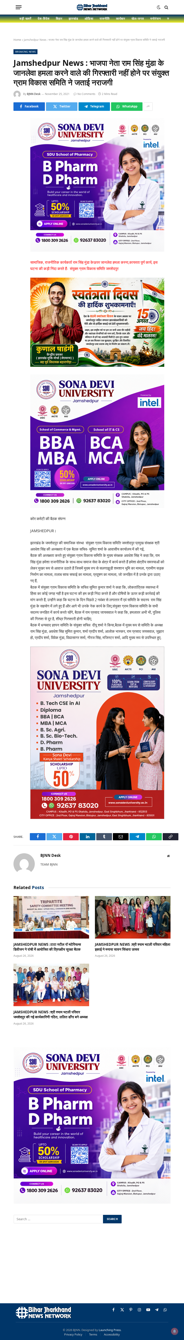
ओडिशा (89, 18)
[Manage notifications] (174, 1331)
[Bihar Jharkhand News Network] (92, 7)
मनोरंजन (155, 18)
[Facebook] (17, 132)
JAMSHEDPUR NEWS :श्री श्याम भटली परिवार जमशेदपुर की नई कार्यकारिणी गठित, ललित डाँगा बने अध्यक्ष (50, 1014)
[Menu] (19, 7)
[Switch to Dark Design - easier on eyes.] (159, 7)
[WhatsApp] (17, 201)
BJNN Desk (33, 94)
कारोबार (120, 18)
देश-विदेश (44, 18)
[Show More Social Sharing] (148, 106)
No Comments (86, 94)
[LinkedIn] (17, 155)
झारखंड (73, 18)
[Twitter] (17, 144)
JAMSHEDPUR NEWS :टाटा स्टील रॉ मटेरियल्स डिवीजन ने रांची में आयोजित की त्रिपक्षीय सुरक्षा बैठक (47, 947)
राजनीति (105, 18)
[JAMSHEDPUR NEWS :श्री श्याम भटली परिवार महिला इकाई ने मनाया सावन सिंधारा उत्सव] (133, 917)
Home (17, 40)
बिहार (59, 18)
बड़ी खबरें (25, 18)
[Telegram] (17, 189)
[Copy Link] (17, 212)
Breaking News (25, 51)
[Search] (166, 7)
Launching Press (110, 1330)
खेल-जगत (137, 18)
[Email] (17, 178)
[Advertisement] (92, 1264)
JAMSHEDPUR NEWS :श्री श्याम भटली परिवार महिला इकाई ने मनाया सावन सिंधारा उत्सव (132, 947)
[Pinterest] (17, 167)
